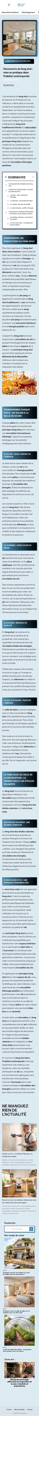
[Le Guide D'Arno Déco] (21, 5)
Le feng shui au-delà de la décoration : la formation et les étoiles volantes (21, 213)
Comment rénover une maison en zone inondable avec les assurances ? (16, 1273)
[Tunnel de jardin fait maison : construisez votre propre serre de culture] (19, 1330)
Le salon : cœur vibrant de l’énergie (18, 196)
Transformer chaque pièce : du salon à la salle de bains (21, 190)
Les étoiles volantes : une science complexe (21, 218)
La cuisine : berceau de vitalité (20, 204)
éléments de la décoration (15, 356)
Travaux (6, 1149)
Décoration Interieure (19, 61)
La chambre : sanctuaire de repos (21, 201)
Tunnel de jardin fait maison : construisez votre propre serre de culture (17, 1350)
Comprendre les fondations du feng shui (21, 185)
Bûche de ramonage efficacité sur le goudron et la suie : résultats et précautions (19, 1382)
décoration (30, 127)
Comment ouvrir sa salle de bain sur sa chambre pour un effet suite (16, 1312)
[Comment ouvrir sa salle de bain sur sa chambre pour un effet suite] (19, 1292)
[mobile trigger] (10, 5)
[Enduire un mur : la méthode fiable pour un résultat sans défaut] (19, 1137)
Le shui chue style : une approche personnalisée (21, 224)
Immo (4, 1270)
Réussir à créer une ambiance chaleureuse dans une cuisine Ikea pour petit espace (19, 1201)
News (4, 1309)
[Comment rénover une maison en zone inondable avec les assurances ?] (19, 1253)
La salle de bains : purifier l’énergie (21, 208)
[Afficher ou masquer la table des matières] (30, 177)
